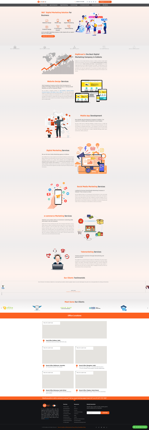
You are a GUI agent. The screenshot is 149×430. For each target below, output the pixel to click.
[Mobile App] (57, 20)
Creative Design (73, 5)
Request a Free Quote (105, 1)
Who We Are (105, 5)
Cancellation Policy (82, 427)
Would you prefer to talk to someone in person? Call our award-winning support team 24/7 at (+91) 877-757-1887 (74, 398)
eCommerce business (46, 92)
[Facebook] (87, 2)
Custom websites (59, 92)
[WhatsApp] (96, 2)
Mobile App (58, 23)
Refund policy (68, 427)
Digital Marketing (64, 5)
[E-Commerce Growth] (57, 26)
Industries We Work (96, 5)
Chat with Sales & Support (140, 426)
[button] (1, 308)
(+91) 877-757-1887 (80, 1)
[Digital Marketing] (68, 20)
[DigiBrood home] (41, 2)
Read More (47, 418)
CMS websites (53, 92)
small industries (63, 90)
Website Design (43, 5)
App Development (53, 5)
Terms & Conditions (61, 427)
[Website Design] (46, 20)
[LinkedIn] (91, 2)
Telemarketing (69, 28)
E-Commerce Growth (84, 5)
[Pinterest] (93, 2)
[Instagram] (89, 2)
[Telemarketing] (68, 26)
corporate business (70, 90)
